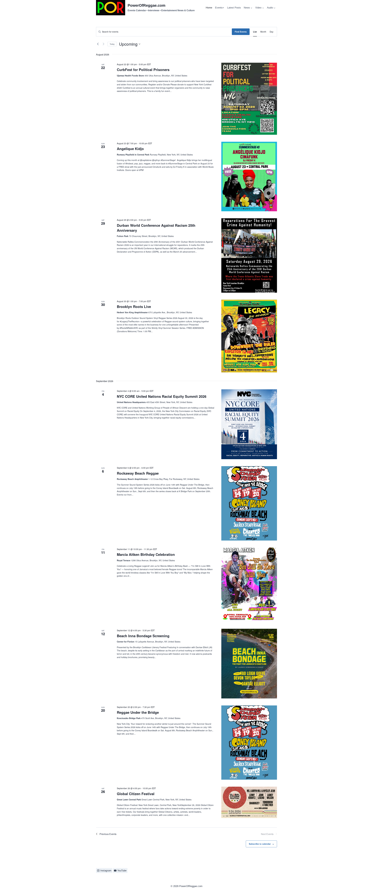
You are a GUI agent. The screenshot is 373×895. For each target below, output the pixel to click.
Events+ (219, 7)
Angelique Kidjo (130, 148)
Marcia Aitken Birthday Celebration (146, 554)
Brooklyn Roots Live (134, 306)
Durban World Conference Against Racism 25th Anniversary (156, 228)
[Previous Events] (98, 44)
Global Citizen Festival (135, 793)
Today (112, 44)
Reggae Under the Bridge (138, 712)
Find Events (241, 31)
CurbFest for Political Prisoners (143, 69)
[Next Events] (103, 44)
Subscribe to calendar (260, 843)
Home (209, 7)
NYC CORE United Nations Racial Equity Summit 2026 (161, 396)
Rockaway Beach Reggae (138, 473)
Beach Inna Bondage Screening (143, 635)
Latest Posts (234, 7)
